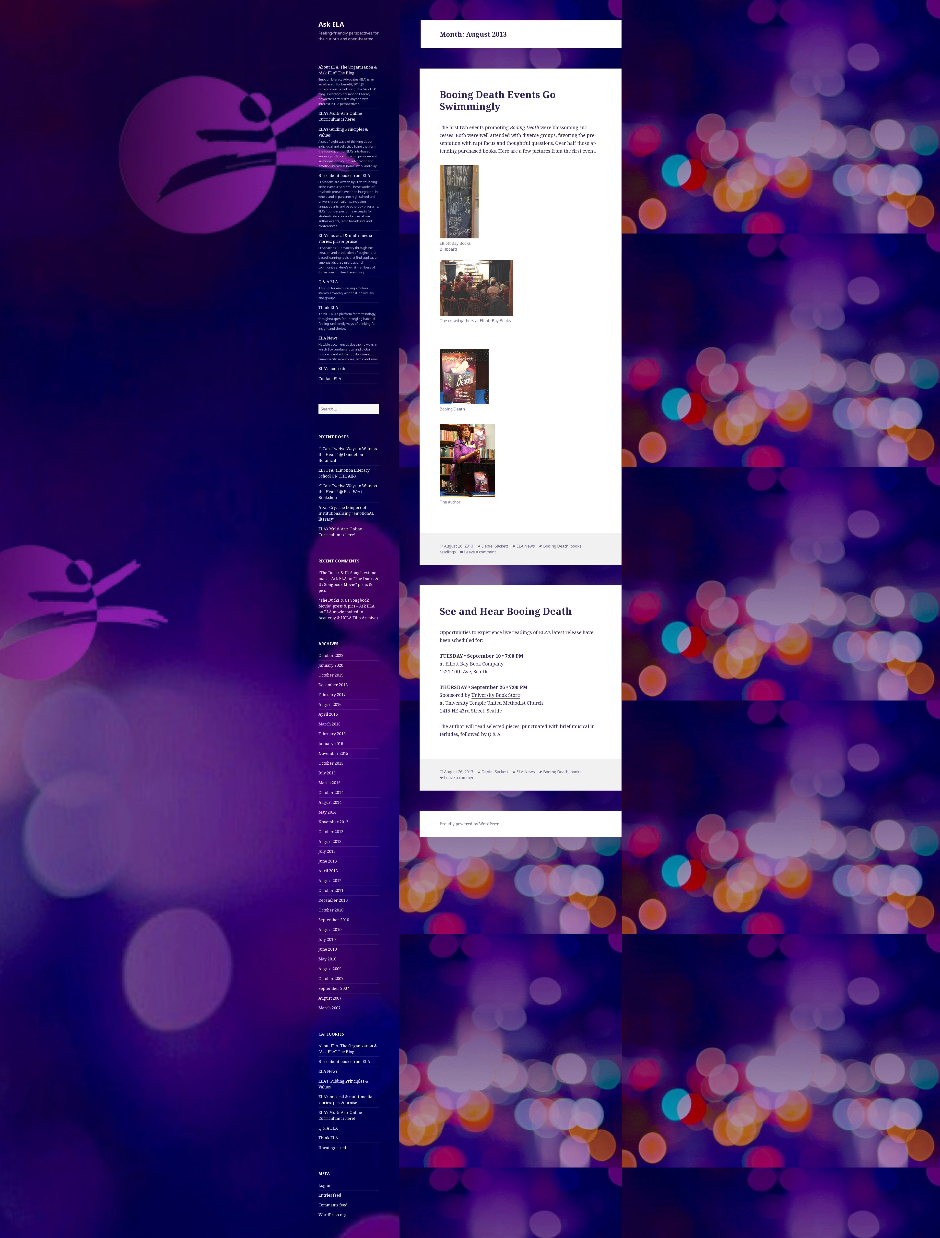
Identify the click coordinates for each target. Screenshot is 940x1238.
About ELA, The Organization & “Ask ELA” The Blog (347, 85)
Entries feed (329, 1195)
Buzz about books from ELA (348, 200)
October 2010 (330, 910)
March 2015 (329, 782)
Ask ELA (331, 24)
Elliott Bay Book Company (474, 664)
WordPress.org (332, 1214)
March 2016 (329, 724)
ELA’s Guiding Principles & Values (347, 147)
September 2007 (333, 988)
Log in (324, 1185)
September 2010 (333, 920)
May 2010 (327, 959)
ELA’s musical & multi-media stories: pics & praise (348, 253)
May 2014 (327, 812)
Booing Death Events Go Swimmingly (498, 100)
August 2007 (329, 998)
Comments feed (333, 1205)
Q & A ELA (346, 289)
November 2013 (333, 822)
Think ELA (347, 318)
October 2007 (330, 978)
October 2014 (330, 792)
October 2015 (330, 763)
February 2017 (332, 694)
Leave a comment (480, 552)
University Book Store (495, 695)
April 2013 (328, 871)
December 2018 (333, 685)
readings (448, 552)
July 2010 (327, 939)
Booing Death (524, 127)
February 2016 (332, 733)
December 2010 (333, 900)
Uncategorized (332, 1147)
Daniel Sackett (495, 546)
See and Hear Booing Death (506, 611)
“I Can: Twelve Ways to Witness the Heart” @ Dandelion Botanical (347, 454)
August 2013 (329, 841)
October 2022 (330, 655)
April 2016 (328, 714)
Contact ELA (329, 378)
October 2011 (330, 890)
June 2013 (327, 861)
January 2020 (330, 665)
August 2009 (329, 968)
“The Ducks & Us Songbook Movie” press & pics (348, 584)
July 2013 (327, 851)
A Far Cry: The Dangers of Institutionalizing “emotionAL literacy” (346, 513)
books (575, 546)
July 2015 (327, 773)
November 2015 (333, 753)
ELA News (348, 348)
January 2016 (330, 743)
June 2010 (327, 949)
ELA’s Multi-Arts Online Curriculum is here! (340, 116)
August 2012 (329, 880)
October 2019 (330, 675)
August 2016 (329, 704)
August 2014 (329, 802)
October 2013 (330, 831)
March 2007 (329, 1008)
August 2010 (329, 929)
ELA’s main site (332, 368)
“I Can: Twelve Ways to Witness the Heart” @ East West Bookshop (347, 491)
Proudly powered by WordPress (470, 824)
